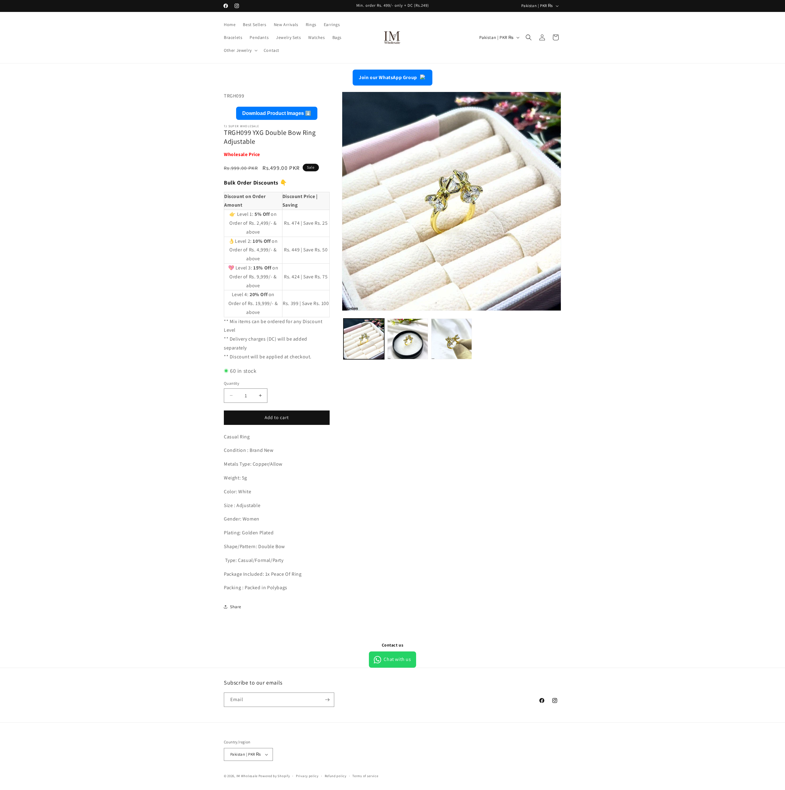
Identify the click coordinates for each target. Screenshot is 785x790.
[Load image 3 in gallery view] (451, 339)
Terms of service (365, 776)
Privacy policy (307, 776)
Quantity (231, 383)
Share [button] (235, 606)
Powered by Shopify (274, 776)
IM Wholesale (247, 776)
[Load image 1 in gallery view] (363, 339)
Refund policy (336, 776)
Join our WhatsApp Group (388, 77)
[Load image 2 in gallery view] (407, 339)
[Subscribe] (327, 700)
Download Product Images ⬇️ (276, 113)
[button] (240, 50)
